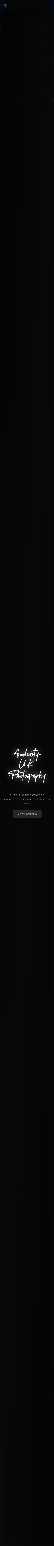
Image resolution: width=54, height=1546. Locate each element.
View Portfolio (27, 814)
